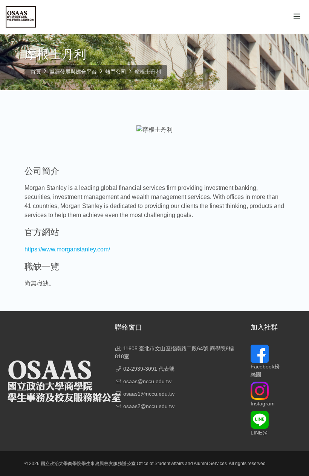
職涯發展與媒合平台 (73, 72)
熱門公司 (115, 72)
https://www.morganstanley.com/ (67, 249)
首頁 (36, 72)
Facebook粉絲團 (265, 370)
